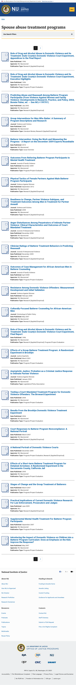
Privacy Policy (48, 674)
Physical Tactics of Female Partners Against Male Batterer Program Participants (39, 179)
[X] (67, 573)
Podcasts (4, 618)
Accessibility (6, 674)
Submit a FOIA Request (46, 622)
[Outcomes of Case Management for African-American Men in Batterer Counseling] (5, 274)
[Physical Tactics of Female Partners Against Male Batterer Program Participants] (5, 186)
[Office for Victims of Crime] (38, 663)
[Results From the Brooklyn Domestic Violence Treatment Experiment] (5, 418)
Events (3, 613)
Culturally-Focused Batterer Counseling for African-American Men (40, 309)
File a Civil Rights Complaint (48, 627)
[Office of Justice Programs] (6, 9)
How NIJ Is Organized (8, 588)
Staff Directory (43, 618)
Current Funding (44, 593)
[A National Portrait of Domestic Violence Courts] (5, 455)
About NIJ (4, 584)
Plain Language (37, 674)
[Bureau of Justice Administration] (24, 656)
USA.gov (48, 678)
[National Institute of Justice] (52, 656)
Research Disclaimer (8, 602)
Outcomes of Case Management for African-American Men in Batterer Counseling (41, 268)
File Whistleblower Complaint (21, 674)
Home (3, 19)
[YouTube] (73, 573)
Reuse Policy (5, 636)
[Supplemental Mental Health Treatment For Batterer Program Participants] (5, 526)
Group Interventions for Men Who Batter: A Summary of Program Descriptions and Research (38, 119)
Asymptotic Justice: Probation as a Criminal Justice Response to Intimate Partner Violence (41, 372)
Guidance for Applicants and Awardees (51, 597)
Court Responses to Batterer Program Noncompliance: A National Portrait (38, 430)
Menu (71, 9)
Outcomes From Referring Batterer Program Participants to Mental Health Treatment (40, 158)
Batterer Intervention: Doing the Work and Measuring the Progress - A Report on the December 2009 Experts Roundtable (42, 140)
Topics (3, 627)
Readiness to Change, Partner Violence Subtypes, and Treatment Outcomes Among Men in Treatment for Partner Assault (39, 202)
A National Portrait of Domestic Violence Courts (34, 447)
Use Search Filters (9, 34)
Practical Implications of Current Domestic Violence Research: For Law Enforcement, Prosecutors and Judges (41, 501)
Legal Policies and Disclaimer (64, 674)
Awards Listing (43, 588)
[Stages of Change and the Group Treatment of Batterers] (5, 492)
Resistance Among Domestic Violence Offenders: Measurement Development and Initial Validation (42, 288)
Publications (5, 622)
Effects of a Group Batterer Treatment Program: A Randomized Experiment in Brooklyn (41, 351)
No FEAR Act (20, 678)
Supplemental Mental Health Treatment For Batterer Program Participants (40, 520)
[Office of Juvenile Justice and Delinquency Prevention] (24, 663)
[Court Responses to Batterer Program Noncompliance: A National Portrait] (5, 436)
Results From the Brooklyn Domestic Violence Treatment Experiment (38, 411)
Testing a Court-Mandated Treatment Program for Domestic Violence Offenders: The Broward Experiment (40, 393)
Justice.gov (56, 678)
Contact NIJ (42, 613)
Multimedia (5, 631)
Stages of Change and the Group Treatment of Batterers (38, 484)
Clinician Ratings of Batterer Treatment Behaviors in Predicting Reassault (41, 247)
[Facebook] (61, 573)
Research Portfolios (7, 597)
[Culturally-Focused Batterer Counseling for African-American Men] (5, 316)
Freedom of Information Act (34, 678)
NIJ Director (5, 593)
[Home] (20, 9)
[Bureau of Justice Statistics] (38, 657)
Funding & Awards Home (47, 584)
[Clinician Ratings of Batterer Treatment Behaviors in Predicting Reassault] (5, 253)
